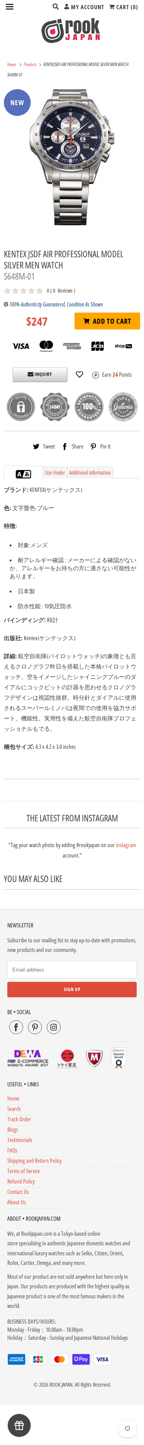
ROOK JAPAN (61, 1384)
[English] (19, 474)
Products (31, 64)
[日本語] (27, 474)
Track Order (19, 1119)
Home (13, 1098)
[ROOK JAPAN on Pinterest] (35, 1027)
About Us (16, 1202)
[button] (79, 374)
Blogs (12, 1129)
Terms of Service (23, 1171)
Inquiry (42, 374)
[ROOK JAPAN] (71, 30)
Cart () (126, 7)
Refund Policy (21, 1181)
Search (14, 1108)
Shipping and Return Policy (34, 1160)
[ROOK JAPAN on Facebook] (16, 1027)
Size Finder (55, 472)
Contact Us (18, 1191)
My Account (87, 7)
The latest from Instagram (72, 818)
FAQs (12, 1150)
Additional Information (90, 472)
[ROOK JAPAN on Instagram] (54, 1027)
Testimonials (19, 1140)
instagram (126, 845)
